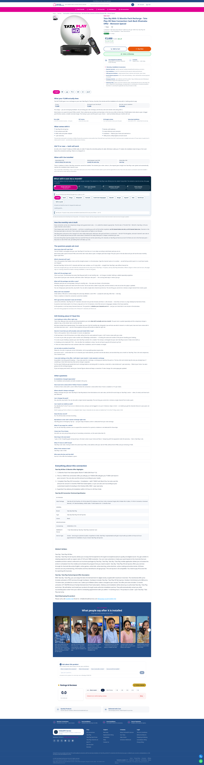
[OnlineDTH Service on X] (61, 740)
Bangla (119, 197)
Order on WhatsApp (128, 54)
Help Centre (123, 737)
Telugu (71, 197)
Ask (142, 672)
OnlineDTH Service (65, 731)
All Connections (90, 732)
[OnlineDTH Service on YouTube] (65, 740)
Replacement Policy (108, 735)
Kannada (87, 197)
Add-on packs (59, 202)
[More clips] (149, 630)
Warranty (105, 732)
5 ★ (117, 690)
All (102, 690)
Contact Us (106, 742)
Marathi (111, 197)
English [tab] (57, 92)
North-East (141, 197)
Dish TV (88, 742)
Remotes (88, 747)
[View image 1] (55, 17)
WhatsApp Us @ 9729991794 (107, 599)
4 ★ (122, 690)
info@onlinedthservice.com (71, 737)
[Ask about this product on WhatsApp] (201, 761)
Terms (131, 758)
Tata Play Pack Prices (91, 737)
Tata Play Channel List (92, 739)
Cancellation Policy (142, 739)
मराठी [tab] (78, 92)
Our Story (122, 735)
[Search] (132, 4)
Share (107, 27)
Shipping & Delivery (142, 737)
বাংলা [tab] (83, 92)
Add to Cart (116, 49)
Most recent (92, 690)
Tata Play (59, 13)
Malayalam (79, 197)
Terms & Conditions (142, 732)
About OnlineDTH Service (127, 732)
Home (54, 13)
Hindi (57, 197)
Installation (106, 737)
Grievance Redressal (125, 739)
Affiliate (149, 758)
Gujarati (126, 197)
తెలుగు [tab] (72, 92)
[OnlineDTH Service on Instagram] (58, 740)
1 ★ (138, 690)
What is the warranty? (84, 669)
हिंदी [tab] (62, 92)
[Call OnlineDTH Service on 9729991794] (201, 756)
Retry (141, 696)
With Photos (109, 690)
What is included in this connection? (68, 669)
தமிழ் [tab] (67, 92)
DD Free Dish (89, 744)
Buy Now (140, 49)
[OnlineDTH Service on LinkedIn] (69, 740)
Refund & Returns (141, 735)
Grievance (144, 758)
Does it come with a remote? (97, 669)
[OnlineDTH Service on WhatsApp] (72, 740)
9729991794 (69, 599)
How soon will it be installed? (113, 669)
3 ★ (127, 690)
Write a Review (140, 685)
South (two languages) (99, 197)
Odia (133, 197)
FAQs (104, 739)
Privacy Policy (140, 742)
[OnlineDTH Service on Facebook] (54, 740)
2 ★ (132, 690)
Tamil (64, 197)
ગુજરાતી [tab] (88, 92)
